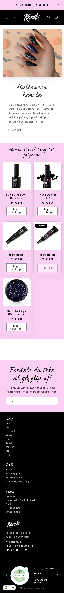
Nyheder (10, 446)
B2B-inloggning (13, 473)
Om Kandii (11, 496)
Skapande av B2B (14, 477)
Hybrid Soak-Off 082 (47, 196)
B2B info (10, 469)
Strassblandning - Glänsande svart (16, 313)
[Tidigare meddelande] (6, 4)
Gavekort (10, 431)
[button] (6, 17)
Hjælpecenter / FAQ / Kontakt (20, 500)
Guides (9, 454)
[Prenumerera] (54, 401)
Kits (8, 423)
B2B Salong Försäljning (17, 481)
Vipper (9, 435)
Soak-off (10, 427)
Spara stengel (16, 254)
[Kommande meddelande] (58, 4)
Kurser (9, 450)
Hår (7, 438)
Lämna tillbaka (13, 511)
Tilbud (9, 442)
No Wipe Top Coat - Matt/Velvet (16, 196)
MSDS (8, 503)
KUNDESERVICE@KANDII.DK (20, 546)
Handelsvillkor (13, 507)
